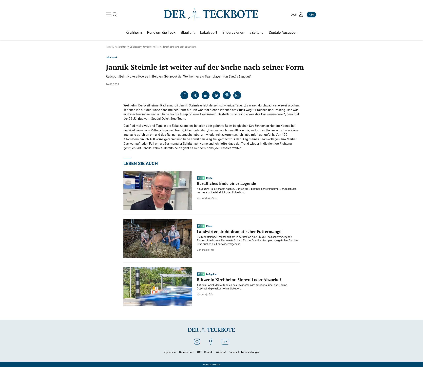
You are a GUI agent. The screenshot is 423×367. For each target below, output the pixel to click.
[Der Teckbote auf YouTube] (225, 341)
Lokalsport (135, 46)
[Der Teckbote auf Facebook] (210, 341)
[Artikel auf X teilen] (195, 95)
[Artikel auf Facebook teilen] (184, 95)
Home (108, 46)
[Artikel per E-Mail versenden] (237, 95)
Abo (311, 14)
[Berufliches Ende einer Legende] (157, 190)
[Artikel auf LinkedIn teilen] (206, 95)
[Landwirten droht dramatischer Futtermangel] (157, 238)
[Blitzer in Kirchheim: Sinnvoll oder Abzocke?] (157, 286)
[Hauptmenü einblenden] (109, 14)
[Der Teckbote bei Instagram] (197, 341)
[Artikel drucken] (227, 95)
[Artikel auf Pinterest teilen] (216, 95)
